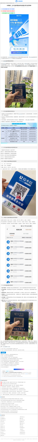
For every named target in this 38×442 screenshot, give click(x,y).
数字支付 (3, 429)
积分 (2, 432)
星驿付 (21, 418)
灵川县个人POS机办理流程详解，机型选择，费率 (10, 348)
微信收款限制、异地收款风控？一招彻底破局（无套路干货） (11, 386)
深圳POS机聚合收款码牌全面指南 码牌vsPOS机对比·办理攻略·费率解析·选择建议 (12, 400)
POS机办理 (3, 433)
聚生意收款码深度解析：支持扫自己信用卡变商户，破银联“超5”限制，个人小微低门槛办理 (15, 391)
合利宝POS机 (22, 432)
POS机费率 (3, 418)
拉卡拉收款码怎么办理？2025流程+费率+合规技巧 (9, 383)
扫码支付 (25, 63)
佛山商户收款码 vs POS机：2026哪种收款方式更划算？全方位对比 (10, 406)
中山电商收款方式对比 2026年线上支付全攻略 (7, 403)
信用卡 (21, 424)
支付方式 (9, 57)
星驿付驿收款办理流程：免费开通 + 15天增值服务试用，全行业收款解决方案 (13, 388)
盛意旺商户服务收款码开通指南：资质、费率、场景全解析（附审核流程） (13, 385)
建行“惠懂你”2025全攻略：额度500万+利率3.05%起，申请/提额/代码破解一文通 (13, 382)
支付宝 (4, 63)
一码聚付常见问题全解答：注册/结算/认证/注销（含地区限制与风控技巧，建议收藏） (14, 394)
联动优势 (22, 421)
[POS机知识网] (19, 1)
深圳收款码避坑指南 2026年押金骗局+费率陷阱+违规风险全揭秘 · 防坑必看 (12, 398)
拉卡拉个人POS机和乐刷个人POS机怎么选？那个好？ (9, 365)
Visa (2, 424)
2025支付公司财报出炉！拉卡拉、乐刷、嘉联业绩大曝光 (9, 357)
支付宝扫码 (20, 113)
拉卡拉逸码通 (32, 57)
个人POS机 (22, 430)
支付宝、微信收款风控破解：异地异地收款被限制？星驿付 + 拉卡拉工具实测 (12, 361)
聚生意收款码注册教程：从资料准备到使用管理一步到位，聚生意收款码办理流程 (13, 389)
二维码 (19, 64)
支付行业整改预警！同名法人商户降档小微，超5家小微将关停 (10, 364)
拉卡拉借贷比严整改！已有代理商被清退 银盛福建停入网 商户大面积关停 (11, 358)
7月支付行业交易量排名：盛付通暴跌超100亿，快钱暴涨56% (10, 362)
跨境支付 (3, 426)
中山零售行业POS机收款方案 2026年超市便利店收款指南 (9, 412)
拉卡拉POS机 (22, 433)
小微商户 (28, 119)
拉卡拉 (4, 60)
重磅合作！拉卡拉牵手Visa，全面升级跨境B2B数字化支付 (9, 354)
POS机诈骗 (22, 427)
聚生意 (2, 435)
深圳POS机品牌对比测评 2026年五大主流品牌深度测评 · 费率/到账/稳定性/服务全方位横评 (14, 409)
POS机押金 (3, 430)
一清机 (21, 429)
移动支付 (3, 427)
